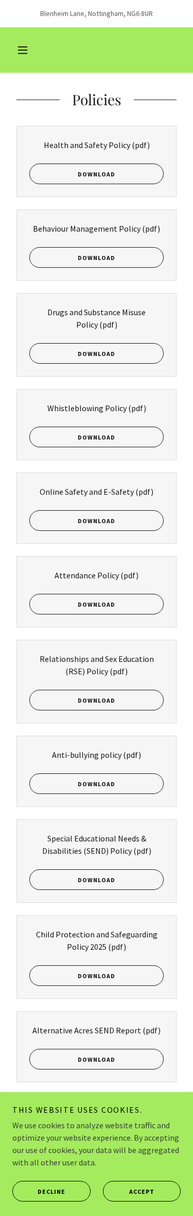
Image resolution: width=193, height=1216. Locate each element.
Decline (51, 1191)
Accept (141, 1191)
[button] (22, 50)
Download (96, 174)
